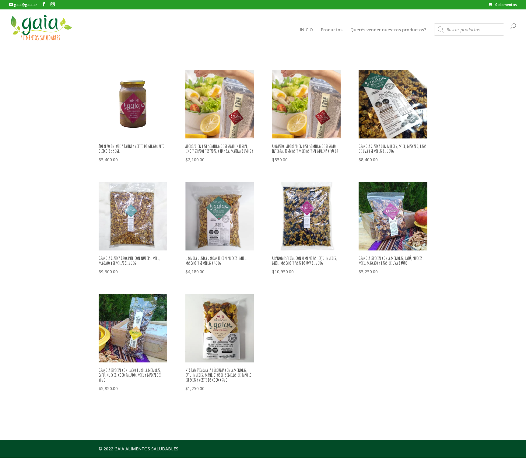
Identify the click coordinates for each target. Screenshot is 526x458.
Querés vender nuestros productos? (388, 30)
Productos (331, 30)
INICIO (306, 30)
